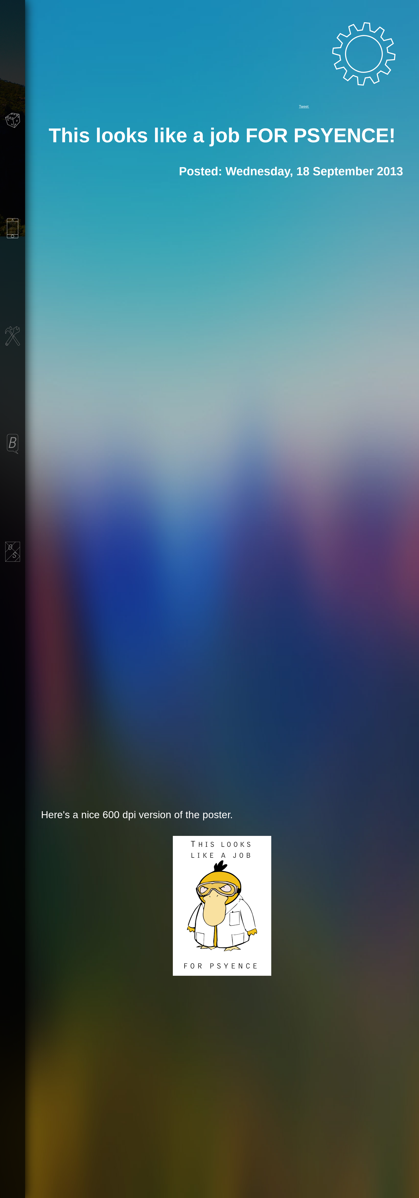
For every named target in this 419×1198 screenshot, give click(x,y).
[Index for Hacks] (12, 269)
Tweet (304, 106)
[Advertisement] (222, 210)
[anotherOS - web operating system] (12, 593)
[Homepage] (12, 54)
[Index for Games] (12, 161)
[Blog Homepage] (12, 485)
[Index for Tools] (12, 377)
